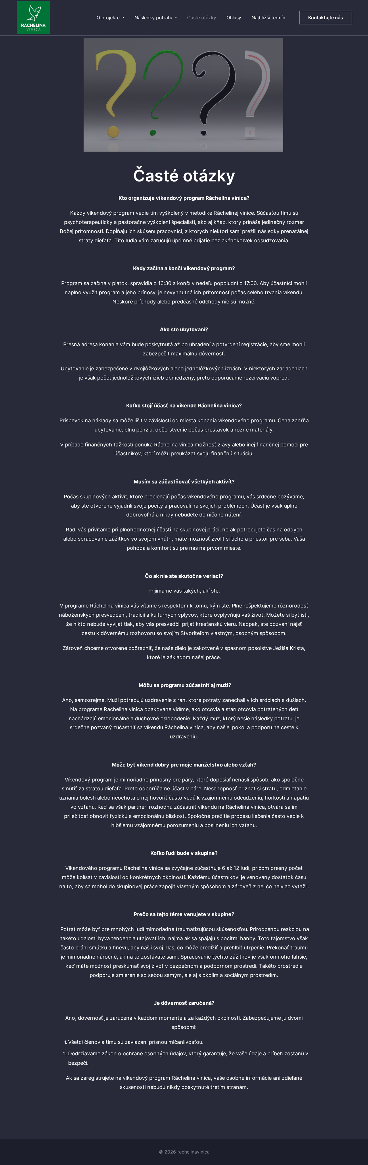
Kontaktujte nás (325, 17)
